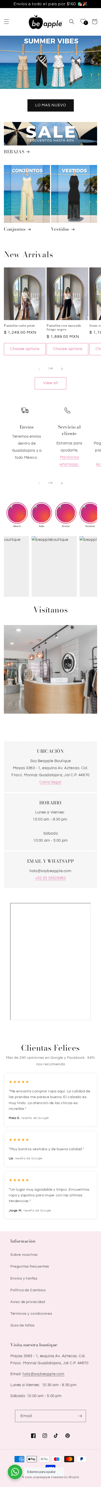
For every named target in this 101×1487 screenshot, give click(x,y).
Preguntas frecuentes (29, 1266)
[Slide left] (39, 369)
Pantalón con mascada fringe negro (64, 327)
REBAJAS (14, 152)
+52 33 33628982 (50, 878)
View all (50, 383)
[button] (6, 21)
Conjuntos (15, 229)
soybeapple (41, 1477)
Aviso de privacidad (27, 1302)
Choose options (25, 349)
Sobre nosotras (24, 1255)
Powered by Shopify (65, 1477)
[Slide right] (62, 369)
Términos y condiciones (31, 1313)
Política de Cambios (28, 1290)
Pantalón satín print (19, 325)
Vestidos (60, 229)
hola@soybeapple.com (43, 1374)
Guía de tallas (22, 1325)
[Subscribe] (80, 1416)
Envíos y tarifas (24, 1278)
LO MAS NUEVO (50, 105)
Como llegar (50, 782)
